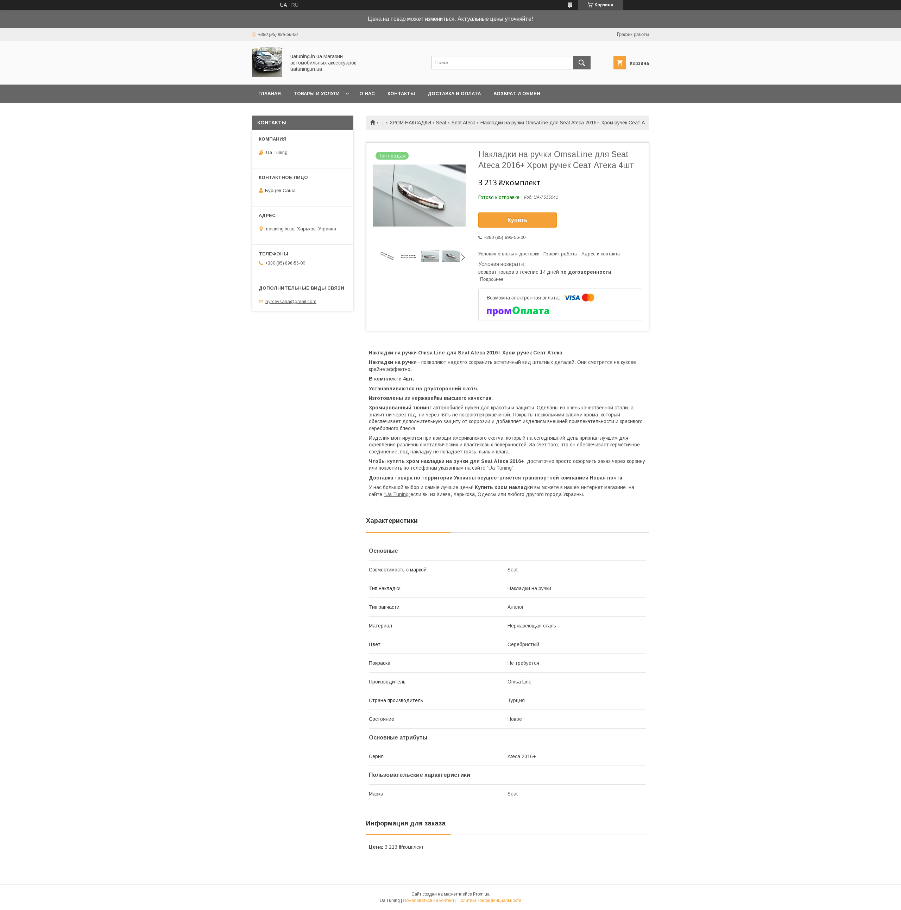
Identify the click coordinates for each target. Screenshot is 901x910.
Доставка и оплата (454, 93)
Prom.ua (481, 894)
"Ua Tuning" (500, 468)
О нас (367, 93)
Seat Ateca (463, 122)
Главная (269, 93)
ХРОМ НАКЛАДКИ (410, 122)
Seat (441, 122)
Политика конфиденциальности (489, 900)
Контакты (401, 93)
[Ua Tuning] (267, 75)
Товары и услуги (317, 93)
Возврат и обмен (516, 93)
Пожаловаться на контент (428, 900)
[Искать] (582, 62)
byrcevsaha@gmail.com (290, 301)
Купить (518, 220)
